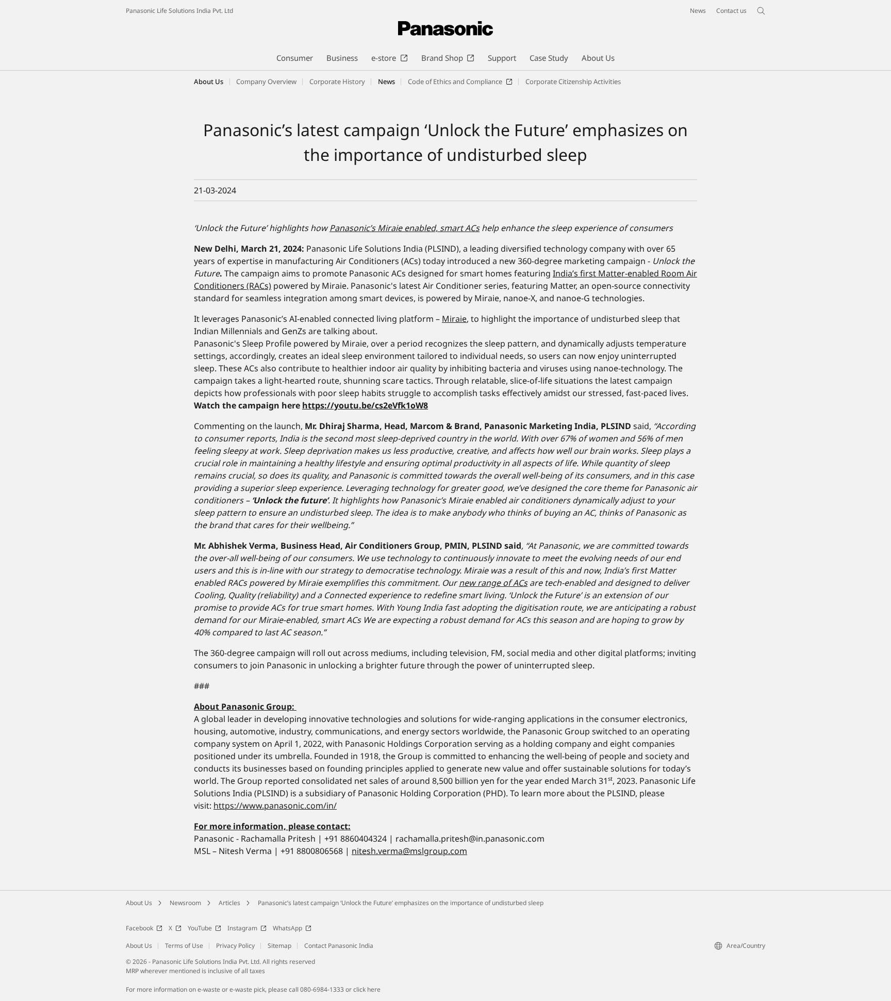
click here (367, 989)
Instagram (242, 928)
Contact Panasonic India (338, 945)
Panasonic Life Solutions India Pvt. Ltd (179, 10)
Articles (229, 902)
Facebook (139, 928)
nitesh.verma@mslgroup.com (409, 851)
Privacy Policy (235, 945)
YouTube (200, 928)
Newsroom (185, 902)
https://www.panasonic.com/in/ (275, 805)
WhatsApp (287, 928)
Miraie (454, 318)
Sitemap (279, 945)
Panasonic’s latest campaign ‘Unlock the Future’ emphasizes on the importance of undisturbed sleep (400, 902)
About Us (208, 81)
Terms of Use (184, 945)
